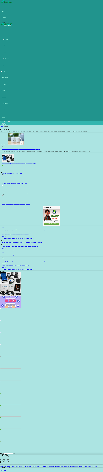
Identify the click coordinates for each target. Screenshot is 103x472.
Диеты (3, 90)
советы (89, 466)
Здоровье (4, 52)
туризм (94, 466)
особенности (38, 466)
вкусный (1, 466)
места (31, 466)
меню (29, 466)
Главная (6, 39)
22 (7, 460)
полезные (48, 466)
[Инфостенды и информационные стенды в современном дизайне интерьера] (8, 192)
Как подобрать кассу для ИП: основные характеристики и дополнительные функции (19, 163)
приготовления (68, 466)
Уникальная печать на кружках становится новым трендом (21, 149)
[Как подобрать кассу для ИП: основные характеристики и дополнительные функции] (8, 162)
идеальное (21, 466)
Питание (4, 84)
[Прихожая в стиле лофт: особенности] (10, 355)
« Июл (1, 463)
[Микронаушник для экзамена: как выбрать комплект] (8, 172)
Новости (6, 103)
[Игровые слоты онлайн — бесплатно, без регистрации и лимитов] (10, 343)
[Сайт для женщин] (6, 25)
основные (34, 466)
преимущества (58, 466)
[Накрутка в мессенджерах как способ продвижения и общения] (8, 182)
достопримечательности (15, 466)
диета (8, 466)
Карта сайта (6, 45)
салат (87, 466)
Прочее (4, 97)
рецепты (84, 466)
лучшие (26, 466)
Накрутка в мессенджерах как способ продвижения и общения (14, 183)
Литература (6, 109)
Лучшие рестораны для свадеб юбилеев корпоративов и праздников (16, 204)
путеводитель (77, 466)
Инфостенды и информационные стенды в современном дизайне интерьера (17, 193)
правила (53, 466)
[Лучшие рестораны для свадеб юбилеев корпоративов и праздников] (8, 203)
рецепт (80, 466)
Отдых (3, 71)
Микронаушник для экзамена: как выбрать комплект (12, 173)
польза (51, 466)
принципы (73, 466)
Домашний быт (5, 77)
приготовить (64, 466)
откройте (44, 466)
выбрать (4, 466)
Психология (6, 58)
